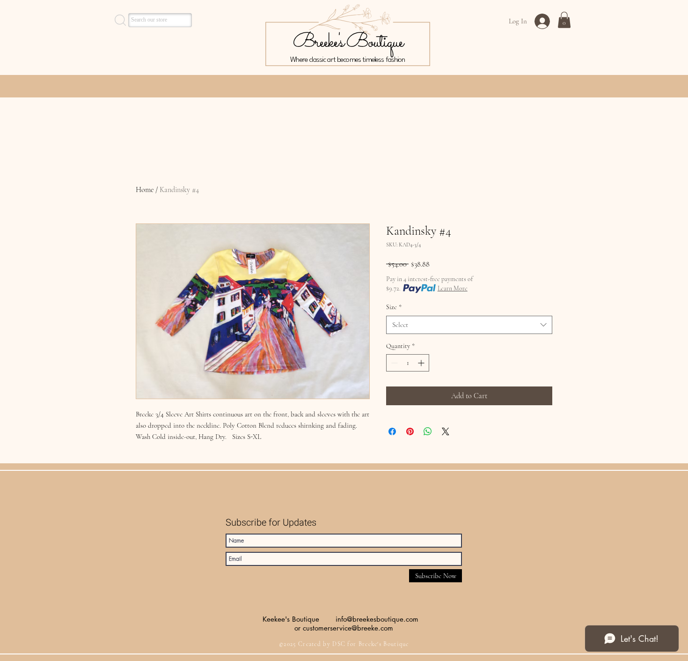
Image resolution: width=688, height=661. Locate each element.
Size (394, 307)
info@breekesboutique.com (377, 619)
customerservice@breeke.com (348, 628)
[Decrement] (393, 363)
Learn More (453, 288)
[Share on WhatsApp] (427, 431)
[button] (564, 20)
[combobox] (469, 325)
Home (145, 189)
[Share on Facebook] (392, 431)
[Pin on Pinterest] (410, 431)
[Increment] (422, 363)
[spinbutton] (407, 363)
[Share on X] (445, 431)
